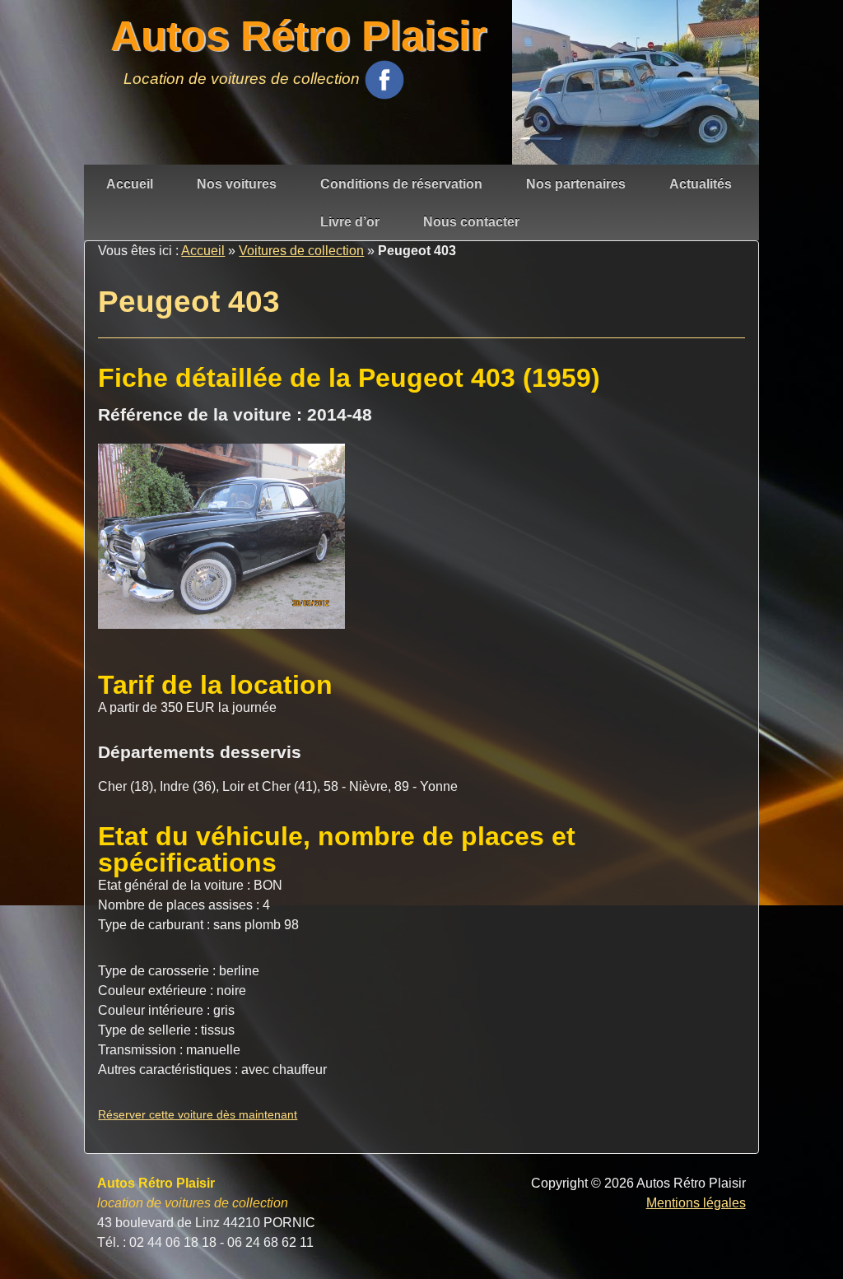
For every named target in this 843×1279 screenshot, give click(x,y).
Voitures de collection (301, 251)
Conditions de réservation (401, 184)
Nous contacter (471, 222)
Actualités (700, 184)
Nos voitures (237, 184)
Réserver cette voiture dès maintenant (197, 1114)
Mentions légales (696, 1203)
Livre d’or (350, 222)
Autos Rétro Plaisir (298, 35)
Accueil (129, 184)
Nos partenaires (576, 184)
